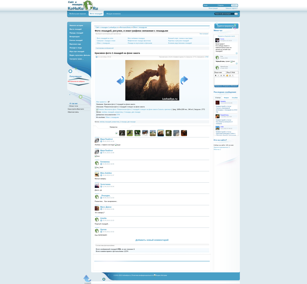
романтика (119, 112)
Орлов (103, 229)
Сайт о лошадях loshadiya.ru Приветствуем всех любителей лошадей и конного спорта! (84, 5)
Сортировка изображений (105, 48)
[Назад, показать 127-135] (117, 133)
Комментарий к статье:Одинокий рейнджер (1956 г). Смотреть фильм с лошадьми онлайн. (226, 134)
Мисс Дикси (105, 207)
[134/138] (121, 80)
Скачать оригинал (164, 109)
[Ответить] (237, 53)
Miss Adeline (106, 173)
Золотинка (105, 184)
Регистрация (213, 8)
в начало (88, 283)
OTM (206, 57)
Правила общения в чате (226, 36)
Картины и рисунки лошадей (178, 41)
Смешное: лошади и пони (106, 41)
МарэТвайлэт (106, 139)
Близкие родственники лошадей (180, 43)
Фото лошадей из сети (105, 38)
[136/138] (184, 80)
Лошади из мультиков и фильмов (140, 43)
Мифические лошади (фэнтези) (139, 41)
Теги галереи (204, 34)
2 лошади (127, 112)
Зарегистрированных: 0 (222, 147)
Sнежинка (105, 162)
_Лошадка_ (105, 196)
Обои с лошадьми (103, 43)
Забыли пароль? (232, 8)
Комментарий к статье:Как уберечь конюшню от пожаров (224, 121)
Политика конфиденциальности (143, 275)
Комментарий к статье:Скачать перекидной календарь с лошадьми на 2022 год (226, 109)
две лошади (136, 112)
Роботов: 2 (217, 149)
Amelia (103, 218)
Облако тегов (73, 106)
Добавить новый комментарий (152, 240)
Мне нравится (101, 102)
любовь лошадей (108, 112)
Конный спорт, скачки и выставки (180, 38)
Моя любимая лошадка (136, 38)
